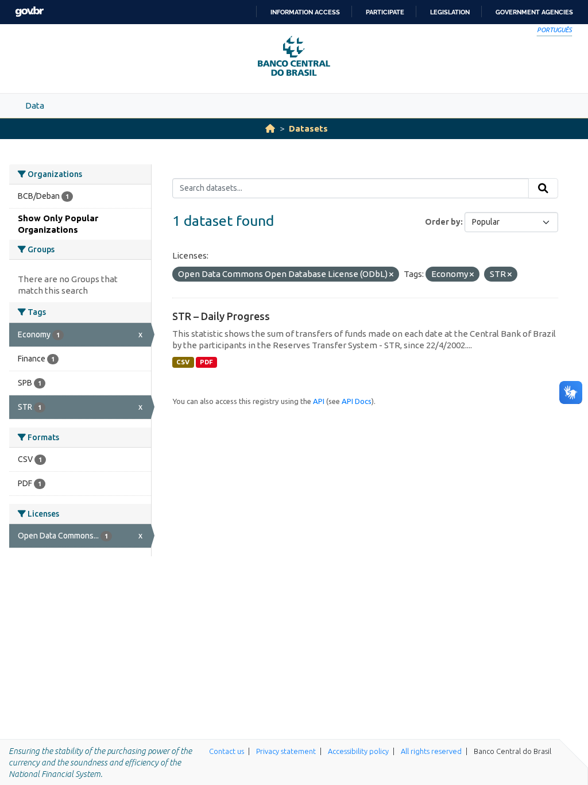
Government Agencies (534, 12)
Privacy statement (286, 751)
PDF (206, 362)
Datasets (308, 128)
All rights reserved (431, 751)
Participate (385, 12)
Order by (443, 221)
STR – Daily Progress (221, 316)
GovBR (29, 11)
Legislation (450, 12)
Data (34, 105)
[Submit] (543, 188)
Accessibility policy (358, 751)
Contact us (226, 751)
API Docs (357, 401)
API (318, 401)
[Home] (270, 128)
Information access (305, 12)
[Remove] (391, 274)
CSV (182, 362)
